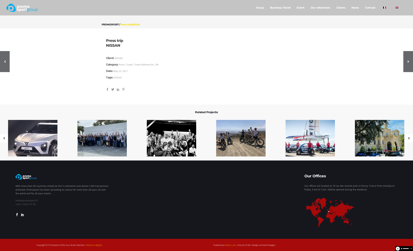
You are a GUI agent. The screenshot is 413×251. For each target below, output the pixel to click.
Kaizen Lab (230, 245)
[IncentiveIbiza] (169, 138)
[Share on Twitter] (112, 89)
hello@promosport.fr (26, 200)
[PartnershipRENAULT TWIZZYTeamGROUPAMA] (308, 138)
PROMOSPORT (110, 24)
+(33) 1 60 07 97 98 (25, 204)
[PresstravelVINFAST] (30, 138)
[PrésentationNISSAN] (377, 138)
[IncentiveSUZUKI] (100, 138)
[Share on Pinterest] (123, 89)
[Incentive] (239, 138)
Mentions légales (94, 245)
